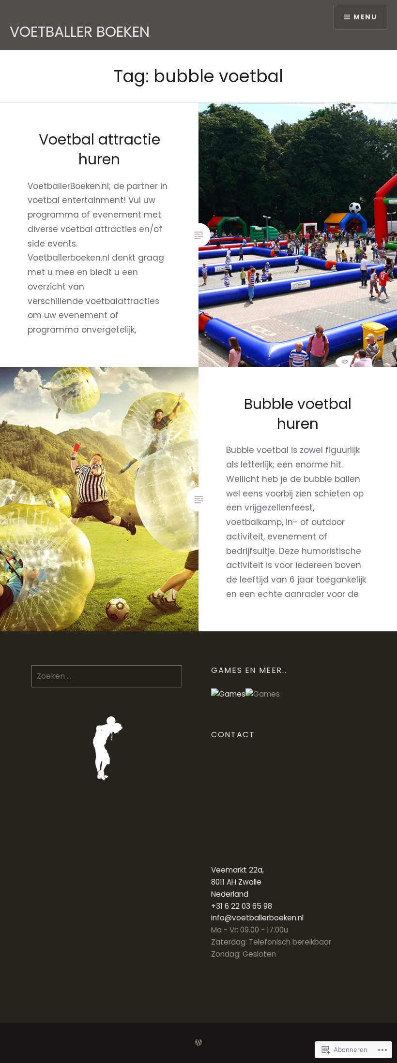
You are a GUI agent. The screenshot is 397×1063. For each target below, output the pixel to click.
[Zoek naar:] (106, 676)
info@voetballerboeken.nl (257, 918)
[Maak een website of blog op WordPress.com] (198, 1043)
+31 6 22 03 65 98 (241, 906)
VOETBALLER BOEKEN (80, 31)
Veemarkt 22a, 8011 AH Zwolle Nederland (237, 882)
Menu (365, 17)
